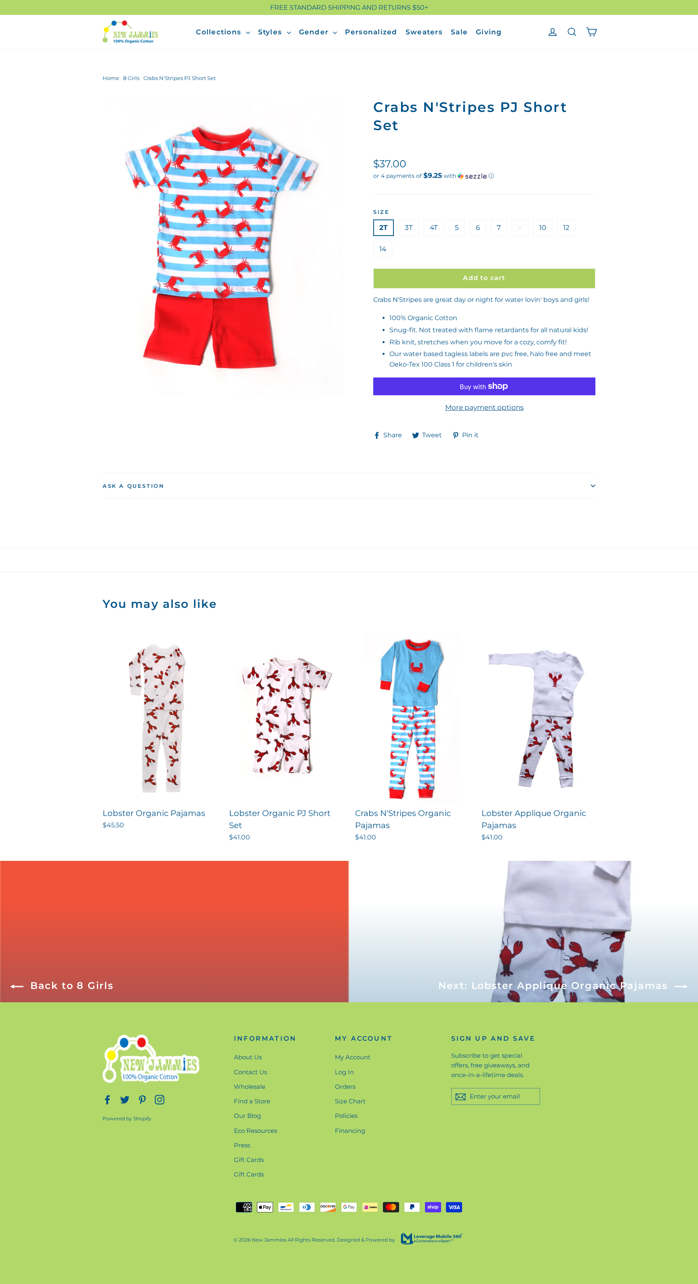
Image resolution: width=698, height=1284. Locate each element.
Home (111, 78)
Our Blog (247, 1116)
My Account (352, 1057)
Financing (350, 1130)
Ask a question (133, 486)
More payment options (484, 407)
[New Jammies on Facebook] (107, 1099)
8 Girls (131, 78)
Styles (271, 32)
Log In (344, 1072)
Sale (459, 32)
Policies (346, 1116)
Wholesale (249, 1086)
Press (242, 1145)
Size (381, 212)
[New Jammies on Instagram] (159, 1099)
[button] (484, 176)
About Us (248, 1057)
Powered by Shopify (127, 1118)
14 (382, 249)
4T (434, 227)
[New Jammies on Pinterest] (142, 1099)
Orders (345, 1086)
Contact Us (250, 1072)
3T (409, 227)
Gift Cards (249, 1160)
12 (566, 227)
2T (383, 227)
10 (542, 227)
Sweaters (424, 32)
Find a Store (252, 1101)
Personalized (371, 32)
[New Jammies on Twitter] (125, 1099)
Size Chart (350, 1101)
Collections (220, 32)
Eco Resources (255, 1130)
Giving (489, 32)
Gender (315, 32)
